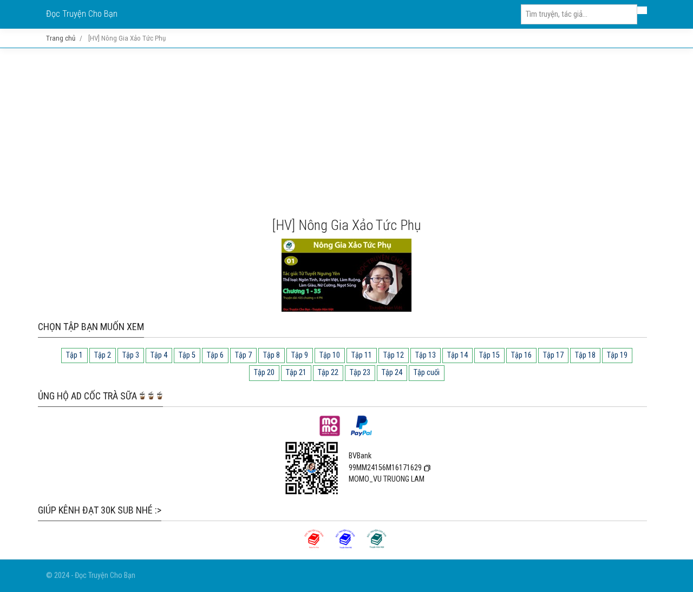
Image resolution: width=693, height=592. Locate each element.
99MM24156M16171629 (385, 467)
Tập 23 (360, 372)
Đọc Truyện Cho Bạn (81, 14)
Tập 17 (553, 355)
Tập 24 (392, 372)
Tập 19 (617, 355)
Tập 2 (102, 355)
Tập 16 (521, 355)
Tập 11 (361, 355)
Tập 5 (187, 355)
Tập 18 (585, 355)
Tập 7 (243, 355)
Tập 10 (329, 355)
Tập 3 (130, 355)
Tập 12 (393, 355)
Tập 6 (215, 355)
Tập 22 (328, 372)
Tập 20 (264, 372)
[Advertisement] (346, 132)
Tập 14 (457, 355)
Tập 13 (425, 355)
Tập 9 (299, 355)
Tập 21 (296, 372)
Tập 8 (271, 355)
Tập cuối (427, 372)
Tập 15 (489, 355)
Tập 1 (74, 355)
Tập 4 (159, 355)
